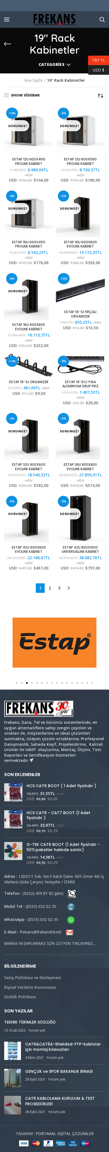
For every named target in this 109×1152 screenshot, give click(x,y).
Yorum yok (36, 1030)
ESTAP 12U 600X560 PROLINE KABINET (80, 161)
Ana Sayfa (33, 80)
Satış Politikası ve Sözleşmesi (32, 977)
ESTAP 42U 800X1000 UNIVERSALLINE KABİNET (80, 549)
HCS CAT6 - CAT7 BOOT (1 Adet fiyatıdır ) (58, 815)
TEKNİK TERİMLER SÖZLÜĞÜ (30, 1022)
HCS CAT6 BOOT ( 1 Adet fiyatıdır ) (61, 785)
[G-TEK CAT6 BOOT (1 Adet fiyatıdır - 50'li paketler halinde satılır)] (13, 853)
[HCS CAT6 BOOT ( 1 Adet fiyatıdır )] (13, 792)
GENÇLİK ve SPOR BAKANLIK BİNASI (59, 1071)
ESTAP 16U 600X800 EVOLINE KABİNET (28, 327)
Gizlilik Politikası (20, 996)
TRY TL (96, 59)
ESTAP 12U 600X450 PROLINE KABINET (28, 161)
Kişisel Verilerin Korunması (30, 987)
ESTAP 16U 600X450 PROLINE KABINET (28, 244)
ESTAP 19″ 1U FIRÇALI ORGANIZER (80, 314)
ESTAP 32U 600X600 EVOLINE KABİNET (29, 466)
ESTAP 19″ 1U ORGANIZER (28, 382)
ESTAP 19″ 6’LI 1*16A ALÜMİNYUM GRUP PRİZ (80, 384)
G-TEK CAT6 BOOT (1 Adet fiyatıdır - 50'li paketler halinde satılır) (63, 847)
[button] (17, 683)
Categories (52, 64)
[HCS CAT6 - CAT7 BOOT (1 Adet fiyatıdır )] (13, 822)
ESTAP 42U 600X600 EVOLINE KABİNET (29, 549)
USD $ (96, 69)
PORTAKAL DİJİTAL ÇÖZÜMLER (65, 1133)
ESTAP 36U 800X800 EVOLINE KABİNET (80, 466)
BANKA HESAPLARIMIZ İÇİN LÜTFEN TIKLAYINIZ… (50, 943)
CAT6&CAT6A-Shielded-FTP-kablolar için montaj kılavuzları (63, 1046)
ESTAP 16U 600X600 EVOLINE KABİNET (80, 244)
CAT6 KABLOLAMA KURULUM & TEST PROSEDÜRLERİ (60, 1101)
